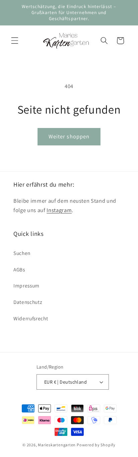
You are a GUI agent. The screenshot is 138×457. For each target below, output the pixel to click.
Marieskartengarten (57, 444)
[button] (15, 40)
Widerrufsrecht (30, 318)
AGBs (19, 269)
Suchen (21, 253)
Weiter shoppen (69, 136)
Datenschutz (27, 302)
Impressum (26, 285)
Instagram (59, 210)
